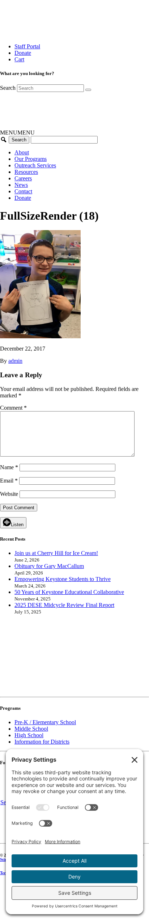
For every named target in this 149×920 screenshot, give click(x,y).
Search (8, 88)
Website (9, 494)
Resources (26, 172)
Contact (23, 191)
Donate (22, 53)
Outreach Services (35, 165)
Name (9, 467)
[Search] (88, 90)
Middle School (31, 729)
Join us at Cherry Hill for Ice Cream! (56, 553)
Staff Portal (27, 46)
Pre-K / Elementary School (45, 722)
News (21, 185)
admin (15, 361)
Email (9, 480)
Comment (13, 408)
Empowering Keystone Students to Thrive (62, 579)
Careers (23, 178)
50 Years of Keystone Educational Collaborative (69, 592)
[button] (17, 132)
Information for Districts (41, 742)
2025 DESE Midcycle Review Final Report (64, 605)
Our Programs (30, 159)
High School (28, 735)
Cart (19, 59)
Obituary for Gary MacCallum (49, 566)
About (21, 152)
